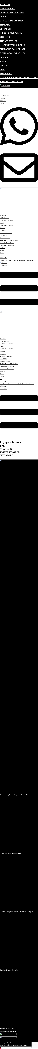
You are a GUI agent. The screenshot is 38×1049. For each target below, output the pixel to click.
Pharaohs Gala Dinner (12, 49)
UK (1, 908)
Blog (2, 69)
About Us (5, 4)
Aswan (3, 61)
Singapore (6, 28)
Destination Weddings (12, 53)
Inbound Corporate (11, 32)
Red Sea (4, 57)
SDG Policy (6, 73)
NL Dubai (3, 101)
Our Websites (4, 96)
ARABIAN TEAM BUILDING (12, 45)
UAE (2, 849)
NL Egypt (3, 98)
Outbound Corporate (12, 12)
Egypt (3, 16)
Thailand (5, 24)
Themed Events (8, 41)
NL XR (2, 103)
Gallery (4, 65)
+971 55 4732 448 (8, 526)
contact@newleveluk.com (12, 568)
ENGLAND (5, 36)
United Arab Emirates (11, 20)
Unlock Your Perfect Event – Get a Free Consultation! (17, 260)
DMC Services (7, 8)
